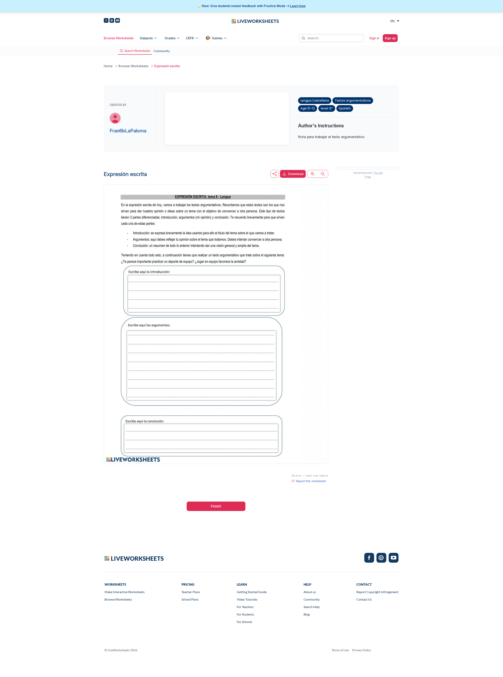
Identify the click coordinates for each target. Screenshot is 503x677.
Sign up (390, 38)
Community (312, 599)
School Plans (190, 599)
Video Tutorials (247, 599)
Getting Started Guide (252, 592)
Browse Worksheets (119, 38)
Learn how (298, 6)
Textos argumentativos (353, 100)
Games (217, 38)
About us (310, 592)
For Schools (244, 622)
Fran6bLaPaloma (128, 131)
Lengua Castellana (314, 100)
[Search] (303, 37)
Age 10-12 (307, 108)
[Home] (255, 21)
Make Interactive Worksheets (125, 592)
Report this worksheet (311, 481)
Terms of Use (340, 650)
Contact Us (364, 599)
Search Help (312, 607)
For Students (245, 614)
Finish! (216, 506)
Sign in (374, 38)
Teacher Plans (191, 592)
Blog (307, 614)
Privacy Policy (361, 650)
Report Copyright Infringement (377, 592)
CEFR (190, 38)
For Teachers (245, 607)
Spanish (345, 108)
